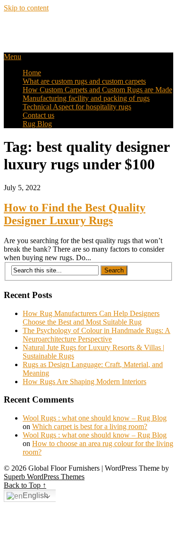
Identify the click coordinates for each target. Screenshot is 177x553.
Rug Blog (37, 124)
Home (32, 73)
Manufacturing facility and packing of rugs (86, 98)
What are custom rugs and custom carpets (84, 81)
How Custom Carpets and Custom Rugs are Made (97, 90)
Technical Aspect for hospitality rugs (77, 107)
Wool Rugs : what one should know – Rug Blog (95, 418)
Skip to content (26, 8)
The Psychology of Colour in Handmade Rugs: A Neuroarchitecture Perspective (96, 334)
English (35, 496)
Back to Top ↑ (25, 485)
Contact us (38, 115)
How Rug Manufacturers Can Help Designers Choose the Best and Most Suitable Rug (91, 317)
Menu (12, 57)
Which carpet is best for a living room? (89, 426)
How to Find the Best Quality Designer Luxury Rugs (74, 214)
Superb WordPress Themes (44, 477)
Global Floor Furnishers (63, 28)
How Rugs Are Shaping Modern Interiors (84, 381)
